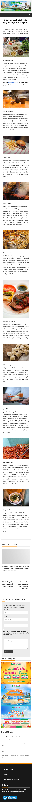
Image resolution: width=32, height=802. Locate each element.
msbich (4, 23)
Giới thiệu (6, 774)
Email (6, 616)
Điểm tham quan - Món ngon (11, 779)
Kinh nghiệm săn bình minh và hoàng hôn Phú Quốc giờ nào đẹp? (16, 744)
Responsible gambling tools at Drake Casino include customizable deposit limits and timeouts (15, 568)
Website (6, 623)
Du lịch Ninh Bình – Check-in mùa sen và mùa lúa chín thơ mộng (16, 750)
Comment (7, 638)
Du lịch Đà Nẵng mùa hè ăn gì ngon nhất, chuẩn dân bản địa (15, 756)
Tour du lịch (7, 777)
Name (6, 609)
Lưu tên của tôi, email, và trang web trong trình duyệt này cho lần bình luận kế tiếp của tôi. (16, 633)
